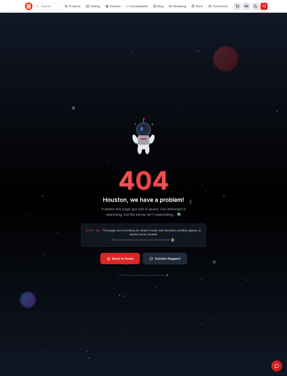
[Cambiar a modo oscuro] (255, 6)
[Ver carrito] (237, 6)
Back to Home (123, 259)
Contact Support (167, 259)
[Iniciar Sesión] (263, 6)
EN (246, 6)
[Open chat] (276, 365)
